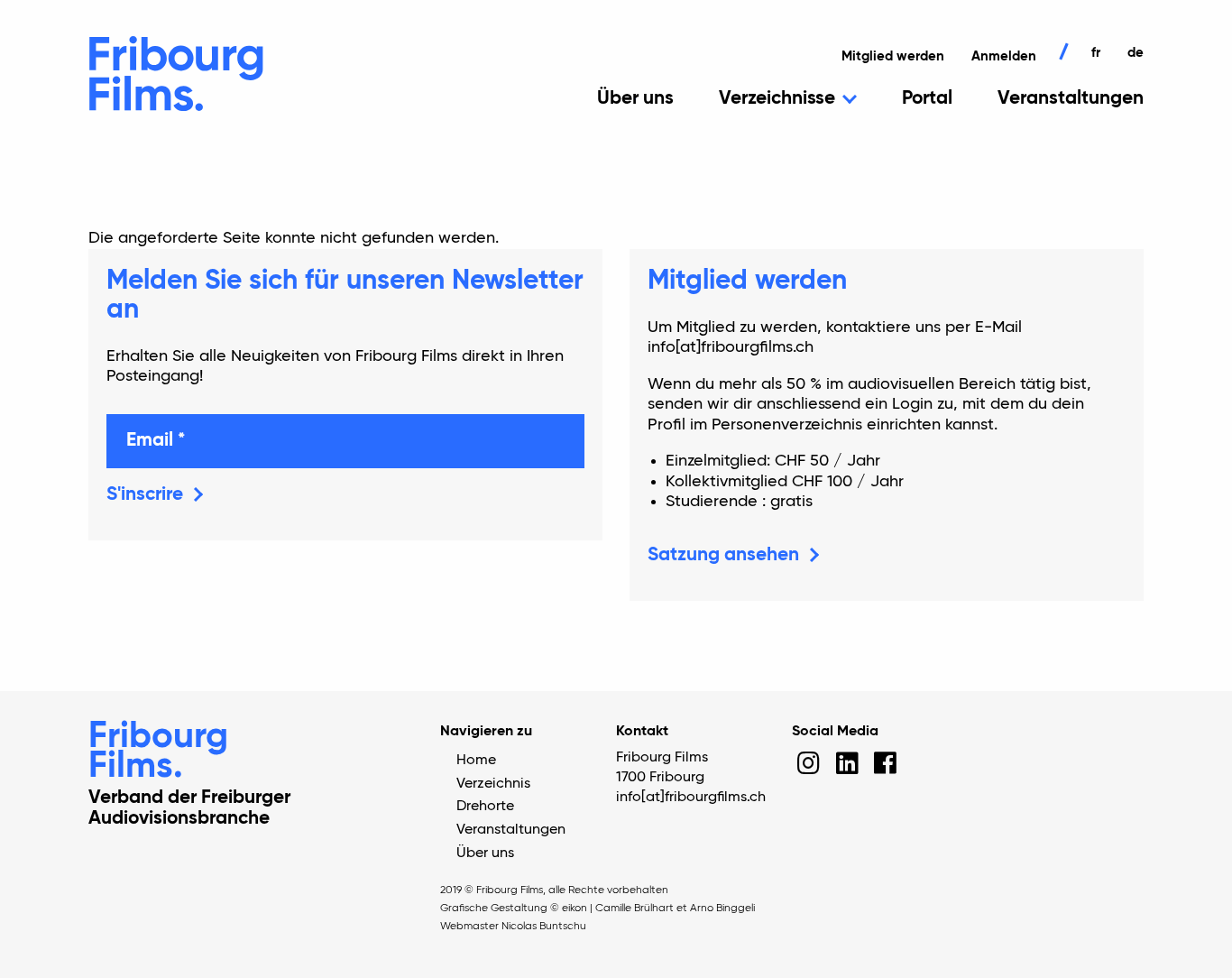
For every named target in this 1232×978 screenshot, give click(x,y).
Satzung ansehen (723, 555)
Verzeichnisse (777, 98)
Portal (927, 98)
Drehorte (485, 806)
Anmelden (1003, 56)
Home (476, 760)
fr (1095, 53)
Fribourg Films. (158, 752)
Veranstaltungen (1071, 98)
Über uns (635, 98)
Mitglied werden (892, 56)
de (1135, 53)
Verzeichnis (493, 784)
